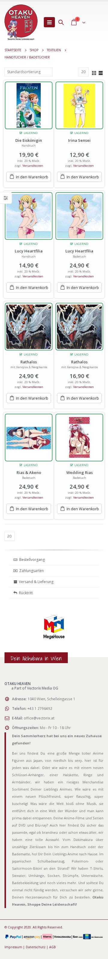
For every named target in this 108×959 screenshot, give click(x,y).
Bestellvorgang (31, 559)
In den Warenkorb (32, 177)
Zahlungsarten (31, 570)
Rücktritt (25, 592)
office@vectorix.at (39, 718)
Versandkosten (32, 166)
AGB (52, 947)
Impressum (13, 947)
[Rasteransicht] (94, 72)
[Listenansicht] (101, 72)
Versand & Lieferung (35, 581)
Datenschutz (36, 947)
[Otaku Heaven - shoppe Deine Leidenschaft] (21, 22)
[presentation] (10, 633)
